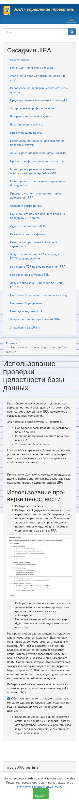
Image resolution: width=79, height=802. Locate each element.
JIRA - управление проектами (44, 9)
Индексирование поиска (26, 132)
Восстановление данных (26, 124)
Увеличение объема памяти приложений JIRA (37, 77)
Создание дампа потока (26, 205)
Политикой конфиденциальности (39, 786)
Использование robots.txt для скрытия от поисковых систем (37, 142)
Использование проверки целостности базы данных (39, 90)
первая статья (19, 59)
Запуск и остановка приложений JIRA (35, 319)
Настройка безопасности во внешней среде (39, 295)
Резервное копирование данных (31, 116)
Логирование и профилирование (32, 108)
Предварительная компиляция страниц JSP (39, 100)
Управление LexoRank (25, 327)
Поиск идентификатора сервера (31, 67)
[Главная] (7, 11)
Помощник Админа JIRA (26, 311)
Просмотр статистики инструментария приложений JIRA (35, 195)
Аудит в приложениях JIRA (28, 226)
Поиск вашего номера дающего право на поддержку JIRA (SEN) (37, 216)
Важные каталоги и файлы (28, 234)
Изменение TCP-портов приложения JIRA (37, 266)
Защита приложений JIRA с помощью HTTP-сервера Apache (35, 256)
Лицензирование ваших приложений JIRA (38, 153)
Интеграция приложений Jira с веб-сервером (33, 244)
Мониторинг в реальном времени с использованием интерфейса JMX (33, 171)
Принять (40, 796)
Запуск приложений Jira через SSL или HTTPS (36, 285)
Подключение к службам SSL (29, 274)
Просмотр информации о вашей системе (37, 161)
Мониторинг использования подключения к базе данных (39, 183)
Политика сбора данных (26, 303)
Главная (11, 343)
